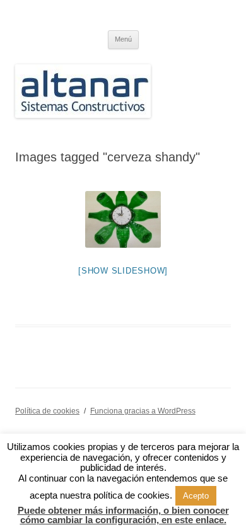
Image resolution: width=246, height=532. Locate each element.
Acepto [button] (196, 495)
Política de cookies (47, 411)
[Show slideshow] (123, 270)
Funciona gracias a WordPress (143, 411)
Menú (123, 39)
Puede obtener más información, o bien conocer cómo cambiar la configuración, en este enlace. (123, 515)
